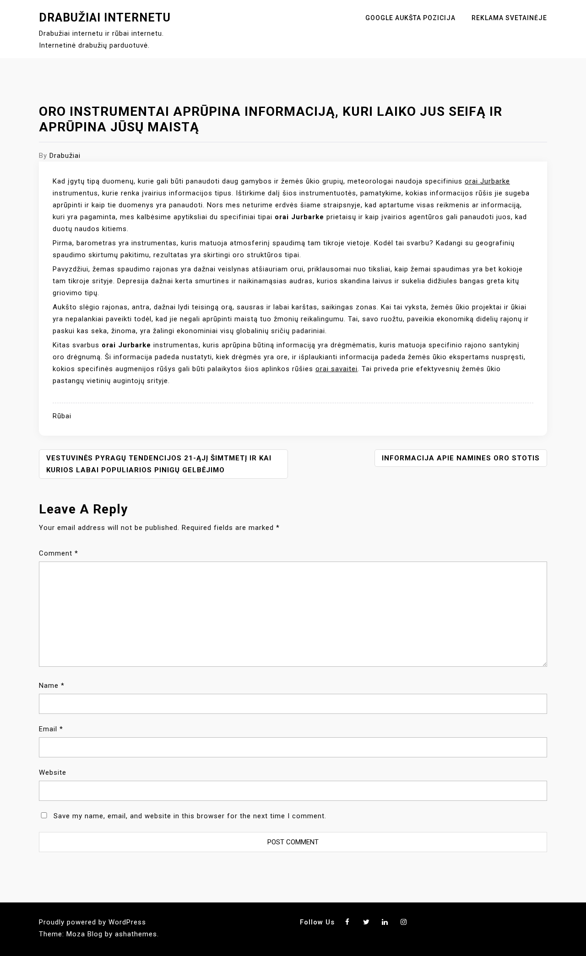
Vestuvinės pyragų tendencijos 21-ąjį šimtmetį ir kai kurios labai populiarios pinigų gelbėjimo (158, 464)
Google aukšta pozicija (410, 18)
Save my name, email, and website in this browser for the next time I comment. (190, 816)
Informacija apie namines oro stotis (461, 458)
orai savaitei (336, 369)
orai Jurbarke (487, 181)
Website (52, 772)
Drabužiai (65, 155)
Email (51, 729)
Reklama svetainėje (509, 18)
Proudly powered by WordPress (92, 922)
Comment (58, 553)
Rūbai (62, 416)
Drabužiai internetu (105, 17)
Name (52, 685)
